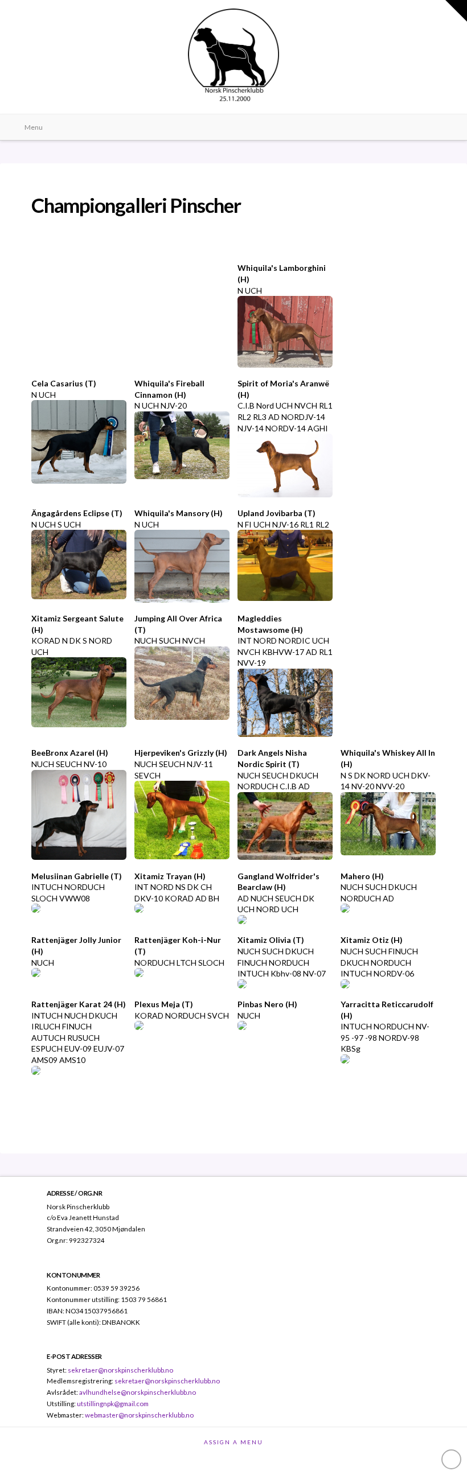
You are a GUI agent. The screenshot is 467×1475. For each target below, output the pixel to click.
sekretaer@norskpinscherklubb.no (120, 1370)
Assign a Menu (233, 1442)
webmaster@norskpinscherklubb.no (139, 1415)
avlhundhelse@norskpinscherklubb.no (137, 1392)
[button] (456, 11)
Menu (33, 127)
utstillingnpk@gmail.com (113, 1403)
